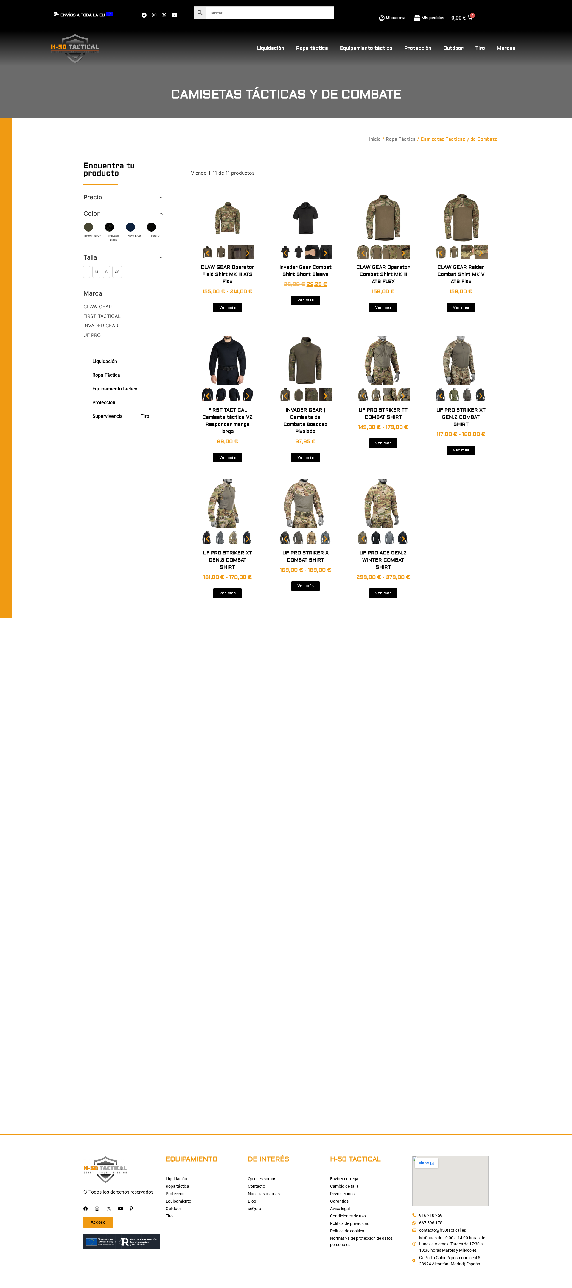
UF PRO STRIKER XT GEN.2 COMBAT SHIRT (461, 417)
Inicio (375, 139)
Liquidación (270, 48)
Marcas (506, 48)
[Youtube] (174, 15)
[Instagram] (154, 15)
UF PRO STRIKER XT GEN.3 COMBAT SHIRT (227, 560)
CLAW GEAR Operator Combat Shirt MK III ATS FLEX (383, 274)
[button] (87, 272)
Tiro (480, 48)
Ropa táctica (312, 48)
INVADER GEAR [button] (100, 326)
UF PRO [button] (92, 335)
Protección (417, 48)
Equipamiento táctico (366, 48)
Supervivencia (107, 416)
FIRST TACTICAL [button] (102, 316)
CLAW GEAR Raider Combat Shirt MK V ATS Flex (460, 274)
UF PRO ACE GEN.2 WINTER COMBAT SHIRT (383, 560)
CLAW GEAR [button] (97, 307)
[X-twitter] (164, 15)
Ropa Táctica (401, 139)
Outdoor (453, 48)
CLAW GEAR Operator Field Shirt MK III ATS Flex (227, 274)
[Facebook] (144, 15)
